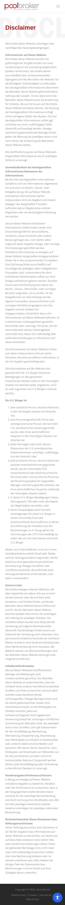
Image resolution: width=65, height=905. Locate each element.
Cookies (32, 895)
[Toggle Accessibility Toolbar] (57, 897)
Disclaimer (46, 895)
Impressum (32, 899)
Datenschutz (18, 895)
